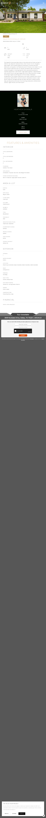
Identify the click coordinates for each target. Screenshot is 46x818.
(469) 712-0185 (23, 119)
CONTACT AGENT (23, 132)
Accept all (22, 813)
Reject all (6, 813)
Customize (14, 813)
